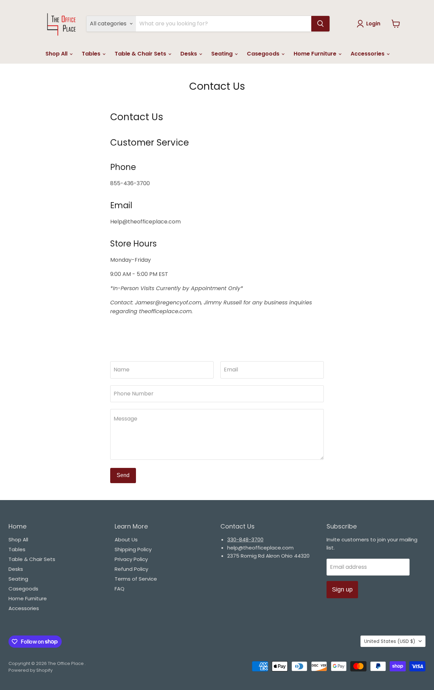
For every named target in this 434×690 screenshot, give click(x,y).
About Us (126, 539)
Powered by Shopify (30, 670)
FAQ (119, 588)
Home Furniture (316, 54)
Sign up (342, 589)
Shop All (57, 54)
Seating (222, 54)
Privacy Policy (131, 559)
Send (123, 475)
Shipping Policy (133, 549)
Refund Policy (131, 569)
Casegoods (264, 54)
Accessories (368, 54)
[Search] (320, 23)
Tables (92, 54)
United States (389, 641)
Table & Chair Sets (141, 54)
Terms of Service (136, 578)
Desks (189, 54)
